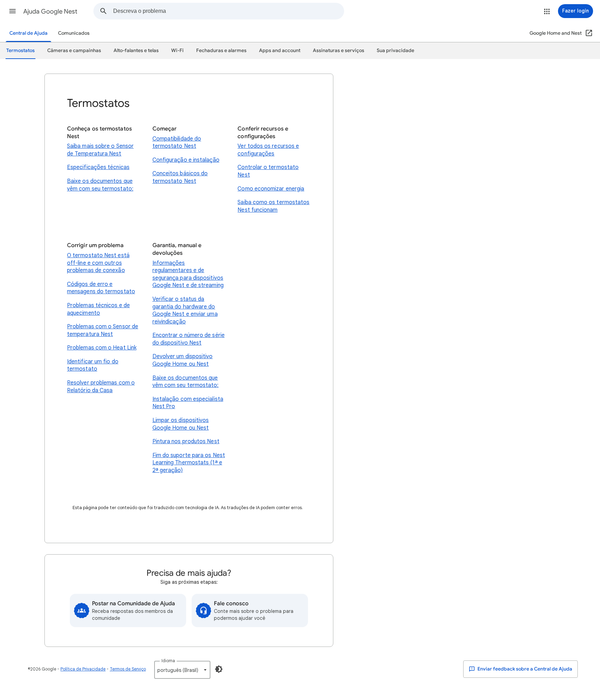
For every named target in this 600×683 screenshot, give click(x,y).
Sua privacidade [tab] (395, 50)
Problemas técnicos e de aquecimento (98, 309)
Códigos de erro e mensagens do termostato (101, 288)
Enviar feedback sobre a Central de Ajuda (524, 669)
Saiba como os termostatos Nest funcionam (273, 206)
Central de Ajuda (28, 33)
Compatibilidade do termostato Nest (176, 142)
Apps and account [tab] (279, 50)
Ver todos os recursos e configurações (268, 150)
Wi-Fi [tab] (177, 50)
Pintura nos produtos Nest (185, 441)
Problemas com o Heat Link (101, 347)
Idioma (168, 660)
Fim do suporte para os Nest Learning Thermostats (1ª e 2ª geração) (188, 463)
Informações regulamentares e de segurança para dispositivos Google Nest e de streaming (188, 274)
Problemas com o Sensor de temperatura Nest (102, 330)
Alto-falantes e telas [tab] (136, 50)
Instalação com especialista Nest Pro (187, 403)
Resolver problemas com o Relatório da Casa (101, 386)
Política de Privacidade (83, 669)
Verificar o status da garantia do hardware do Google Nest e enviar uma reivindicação (185, 310)
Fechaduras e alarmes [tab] (221, 50)
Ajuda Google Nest (50, 11)
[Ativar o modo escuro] (218, 669)
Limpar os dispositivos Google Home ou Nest (180, 424)
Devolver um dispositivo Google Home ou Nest (182, 360)
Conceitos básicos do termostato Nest (180, 177)
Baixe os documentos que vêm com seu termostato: (100, 185)
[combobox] (228, 11)
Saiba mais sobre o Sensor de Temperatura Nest (100, 150)
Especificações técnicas (98, 167)
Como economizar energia (271, 188)
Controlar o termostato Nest (268, 171)
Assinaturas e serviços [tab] (338, 50)
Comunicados (74, 33)
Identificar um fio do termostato (92, 365)
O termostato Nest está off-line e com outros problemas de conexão (98, 263)
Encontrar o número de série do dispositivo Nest (188, 339)
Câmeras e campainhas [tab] (74, 50)
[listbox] (182, 670)
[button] (12, 11)
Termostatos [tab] (20, 50)
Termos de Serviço (128, 669)
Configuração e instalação (185, 160)
